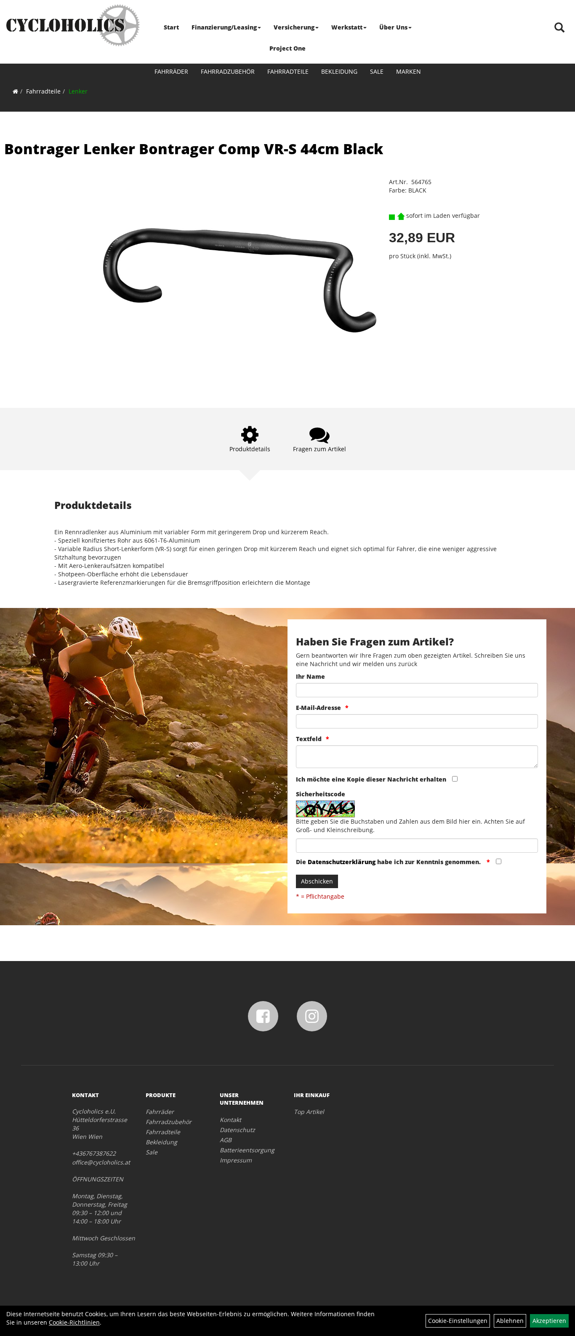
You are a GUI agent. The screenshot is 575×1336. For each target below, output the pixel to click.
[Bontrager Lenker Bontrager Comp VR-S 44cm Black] (239, 280)
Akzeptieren (549, 1321)
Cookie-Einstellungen (457, 1321)
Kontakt (230, 1120)
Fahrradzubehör (228, 71)
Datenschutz (237, 1130)
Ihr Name (310, 676)
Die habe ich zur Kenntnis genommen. (389, 862)
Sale (376, 71)
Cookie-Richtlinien (74, 1322)
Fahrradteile (288, 71)
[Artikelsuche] (559, 28)
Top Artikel (309, 1112)
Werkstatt (346, 27)
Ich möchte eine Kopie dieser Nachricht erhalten (371, 779)
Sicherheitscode (320, 794)
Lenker (78, 91)
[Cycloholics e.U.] (73, 25)
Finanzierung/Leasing (224, 27)
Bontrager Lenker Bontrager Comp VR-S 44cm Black (193, 148)
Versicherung (294, 27)
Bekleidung (339, 71)
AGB (226, 1140)
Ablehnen (510, 1321)
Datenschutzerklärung (341, 862)
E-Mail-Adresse (318, 708)
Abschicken (317, 881)
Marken (408, 71)
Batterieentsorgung (247, 1150)
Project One (287, 48)
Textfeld (309, 739)
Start (171, 27)
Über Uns (393, 27)
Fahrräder (171, 71)
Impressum (236, 1160)
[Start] (15, 91)
